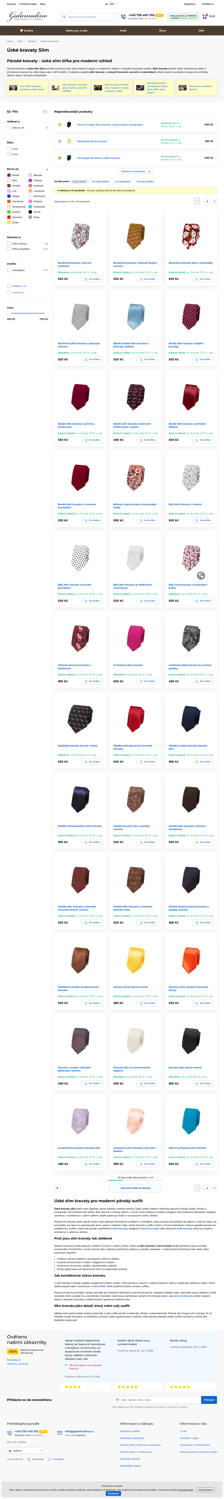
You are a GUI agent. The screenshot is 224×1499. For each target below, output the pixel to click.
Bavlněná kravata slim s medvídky (191, 262)
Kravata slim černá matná (185, 1067)
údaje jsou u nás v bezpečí (130, 1407)
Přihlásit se (208, 4)
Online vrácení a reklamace (136, 1451)
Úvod (10, 41)
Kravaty (32, 41)
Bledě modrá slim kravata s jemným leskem (130, 345)
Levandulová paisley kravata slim (79, 1147)
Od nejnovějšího (145, 181)
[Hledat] (64, 17)
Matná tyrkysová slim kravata (187, 1147)
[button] (136, 171)
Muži (20, 41)
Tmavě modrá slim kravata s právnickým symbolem (110, 124)
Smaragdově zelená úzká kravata (98, 158)
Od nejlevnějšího (100, 181)
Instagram (59, 1459)
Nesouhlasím (205, 1489)
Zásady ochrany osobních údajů (198, 1451)
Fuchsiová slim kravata (128, 665)
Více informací (185, 1489)
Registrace (189, 4)
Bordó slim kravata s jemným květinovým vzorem (132, 425)
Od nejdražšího (123, 181)
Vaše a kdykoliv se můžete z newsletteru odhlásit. (150, 1407)
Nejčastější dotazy (130, 1465)
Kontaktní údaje (28, 4)
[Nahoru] (57, 1188)
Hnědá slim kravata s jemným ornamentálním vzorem (77, 908)
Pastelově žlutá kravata (92, 141)
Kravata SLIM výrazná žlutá (130, 987)
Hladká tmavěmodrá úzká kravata (80, 826)
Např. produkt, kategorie (82, 16)
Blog (42, 4)
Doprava (11, 4)
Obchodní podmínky (132, 1438)
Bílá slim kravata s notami (185, 504)
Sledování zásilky (130, 1458)
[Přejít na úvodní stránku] (27, 17)
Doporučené (79, 181)
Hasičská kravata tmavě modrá (77, 745)
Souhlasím (113, 1493)
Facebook (38, 1459)
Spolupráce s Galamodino (195, 1444)
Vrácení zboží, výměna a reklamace (140, 1444)
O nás (183, 1431)
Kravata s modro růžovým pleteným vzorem (74, 1069)
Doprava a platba (130, 1431)
